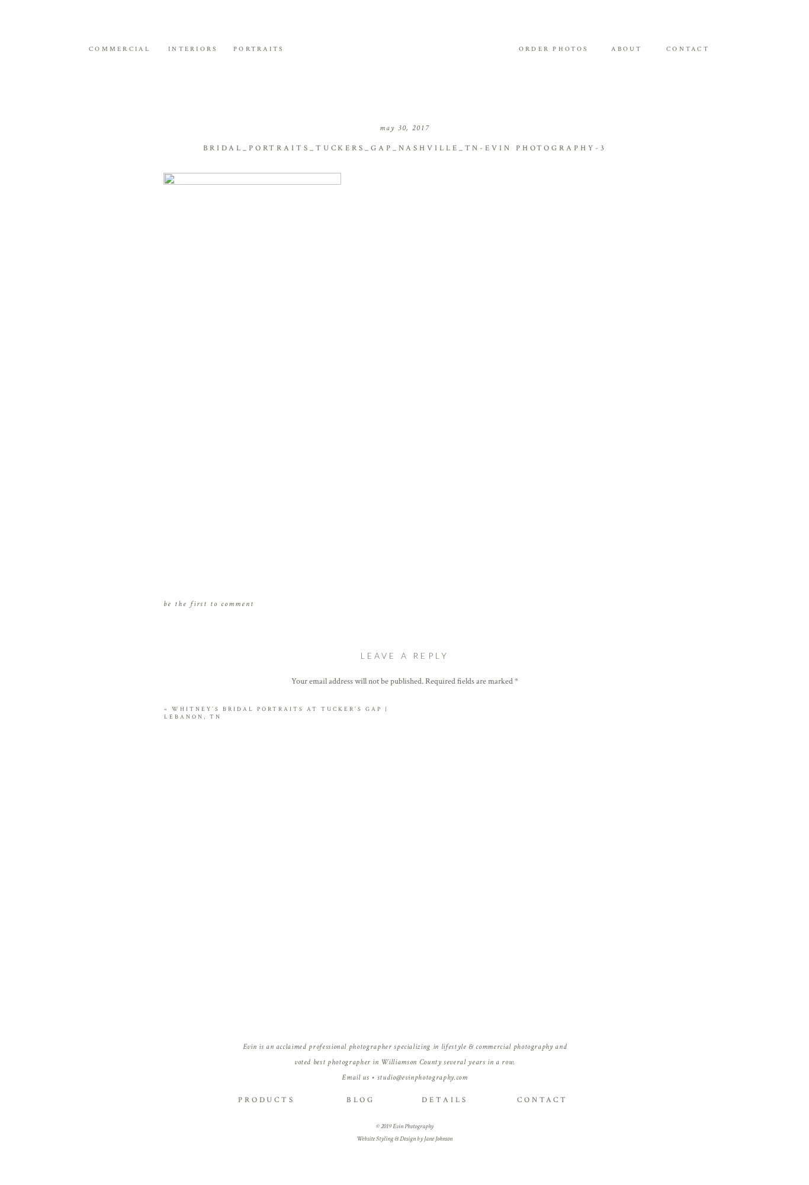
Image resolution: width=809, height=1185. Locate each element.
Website (404, 937)
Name (405, 859)
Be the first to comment (208, 604)
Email (405, 898)
